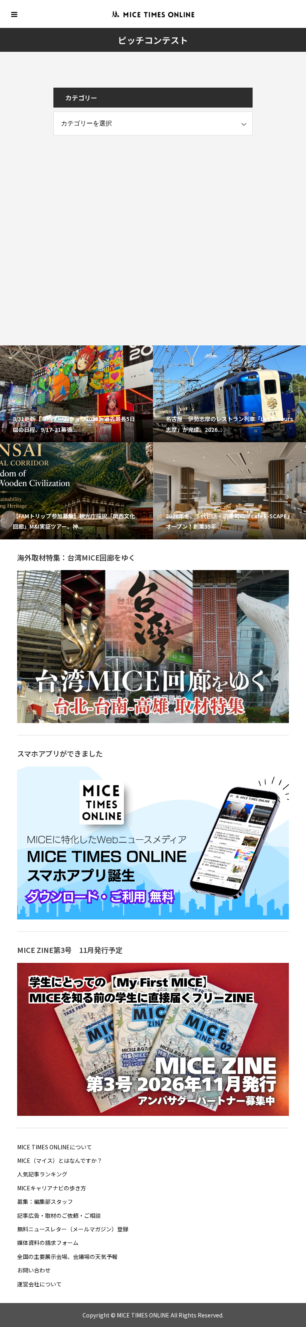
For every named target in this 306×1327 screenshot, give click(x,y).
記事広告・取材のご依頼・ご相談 (59, 1215)
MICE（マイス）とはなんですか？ (59, 1160)
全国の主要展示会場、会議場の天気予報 (67, 1256)
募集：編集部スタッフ (45, 1201)
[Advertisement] (113, 197)
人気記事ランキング (42, 1174)
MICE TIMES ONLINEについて (54, 1147)
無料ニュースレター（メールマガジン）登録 (72, 1229)
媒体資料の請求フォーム (47, 1243)
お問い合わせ (34, 1270)
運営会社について (39, 1284)
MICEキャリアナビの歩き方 (51, 1188)
